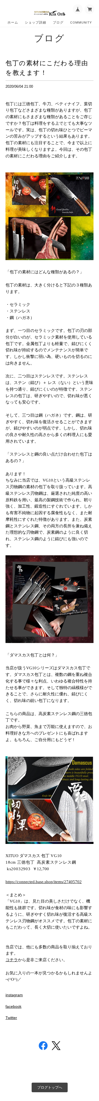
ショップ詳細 (35, 22)
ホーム (12, 22)
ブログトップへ (49, 1087)
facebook (13, 1006)
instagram (14, 995)
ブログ (58, 22)
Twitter (11, 1017)
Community (81, 22)
